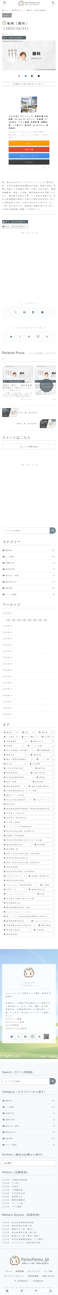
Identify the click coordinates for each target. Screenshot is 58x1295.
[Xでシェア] (19, 76)
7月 (14, 619)
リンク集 (48, 1271)
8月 (8, 619)
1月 (45, 619)
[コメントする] (39, 76)
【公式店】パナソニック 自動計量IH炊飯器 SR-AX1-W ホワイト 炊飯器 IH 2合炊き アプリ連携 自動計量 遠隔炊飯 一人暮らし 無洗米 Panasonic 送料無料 (28, 122)
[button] (32, 76)
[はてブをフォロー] (29, 336)
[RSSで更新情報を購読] (47, 336)
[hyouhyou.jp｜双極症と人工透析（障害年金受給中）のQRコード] (46, 1036)
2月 (40, 619)
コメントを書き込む (29, 446)
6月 (19, 619)
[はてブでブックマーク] (26, 76)
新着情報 (20, 1271)
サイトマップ (34, 1271)
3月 (35, 619)
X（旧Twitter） (22, 1280)
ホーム (9, 1271)
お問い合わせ (48, 1276)
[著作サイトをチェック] (11, 336)
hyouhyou (29, 982)
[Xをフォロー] (20, 336)
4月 (29, 619)
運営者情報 (33, 1276)
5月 (24, 619)
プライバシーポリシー (13, 1276)
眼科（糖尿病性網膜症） (16, 222)
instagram (38, 1280)
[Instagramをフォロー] (38, 336)
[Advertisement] (29, 264)
